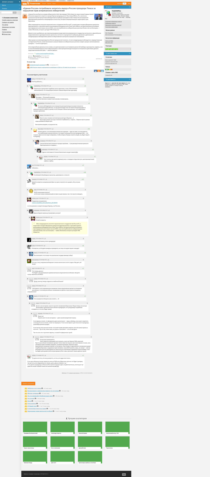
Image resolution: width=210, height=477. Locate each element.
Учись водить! (31, 403)
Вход (129, 3)
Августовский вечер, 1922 (112, 433)
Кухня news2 (62, 0)
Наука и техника (42, 0)
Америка (47, 57)
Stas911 (36, 252)
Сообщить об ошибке (8, 22)
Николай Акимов (83, 433)
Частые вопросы (6, 32)
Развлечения (53, 0)
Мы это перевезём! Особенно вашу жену (40, 396)
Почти (29, 401)
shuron (37, 94)
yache (33, 245)
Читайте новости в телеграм (10, 20)
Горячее (49, 3)
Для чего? (53, 462)
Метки (4, 5)
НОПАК (45, 156)
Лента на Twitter (109, 41)
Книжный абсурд (28, 462)
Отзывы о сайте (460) (112, 72)
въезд (35, 57)
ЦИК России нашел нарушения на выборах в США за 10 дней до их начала (53, 67)
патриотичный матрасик (37, 65)
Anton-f (35, 278)
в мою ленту (119, 3)
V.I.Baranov (42, 140)
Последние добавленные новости (113, 21)
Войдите (64, 373)
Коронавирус (25, 0)
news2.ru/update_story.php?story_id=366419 (44, 202)
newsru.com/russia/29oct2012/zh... (45, 53)
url (44, 78)
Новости (33, 0)
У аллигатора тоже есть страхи (36, 408)
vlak (33, 268)
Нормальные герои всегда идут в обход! (39, 411)
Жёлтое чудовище (33, 393)
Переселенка (109, 448)
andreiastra (44, 149)
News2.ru (26, 474)
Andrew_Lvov (35, 198)
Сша (39, 57)
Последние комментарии (111, 27)
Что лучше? (30, 398)
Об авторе (109, 7)
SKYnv (33, 78)
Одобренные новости (110, 23)
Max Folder (40, 128)
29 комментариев (34, 58)
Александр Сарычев (56, 433)
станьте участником (74, 373)
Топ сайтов (5, 25)
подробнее (107, 86)
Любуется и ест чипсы (34, 388)
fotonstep (40, 313)
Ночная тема (7, 34)
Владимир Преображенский (30, 433)
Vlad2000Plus (38, 56)
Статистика (119, 13)
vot (32, 165)
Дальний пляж (82, 448)
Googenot (34, 179)
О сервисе (31, 474)
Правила (4, 29)
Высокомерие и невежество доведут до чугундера (43, 391)
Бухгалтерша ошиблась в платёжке (87, 462)
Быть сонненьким (55, 448)
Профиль (114, 13)
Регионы (4, 8)
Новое (54, 3)
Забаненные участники (8, 27)
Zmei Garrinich (35, 259)
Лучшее (44, 3)
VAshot (33, 238)
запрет (31, 57)
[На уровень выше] (27, 86)
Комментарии (70, 0)
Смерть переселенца (29, 448)
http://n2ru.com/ (109, 42)
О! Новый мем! (32, 406)
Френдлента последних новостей (113, 25)
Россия (42, 57)
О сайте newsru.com (111, 53)
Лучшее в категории (77, 418)
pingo (35, 189)
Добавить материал (7, 2)
